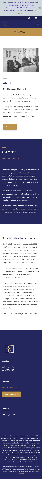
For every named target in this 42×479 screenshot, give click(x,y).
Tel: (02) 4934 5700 (9, 387)
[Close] (39, 8)
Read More (10, 127)
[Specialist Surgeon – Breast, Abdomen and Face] (5, 24)
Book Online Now (11, 394)
